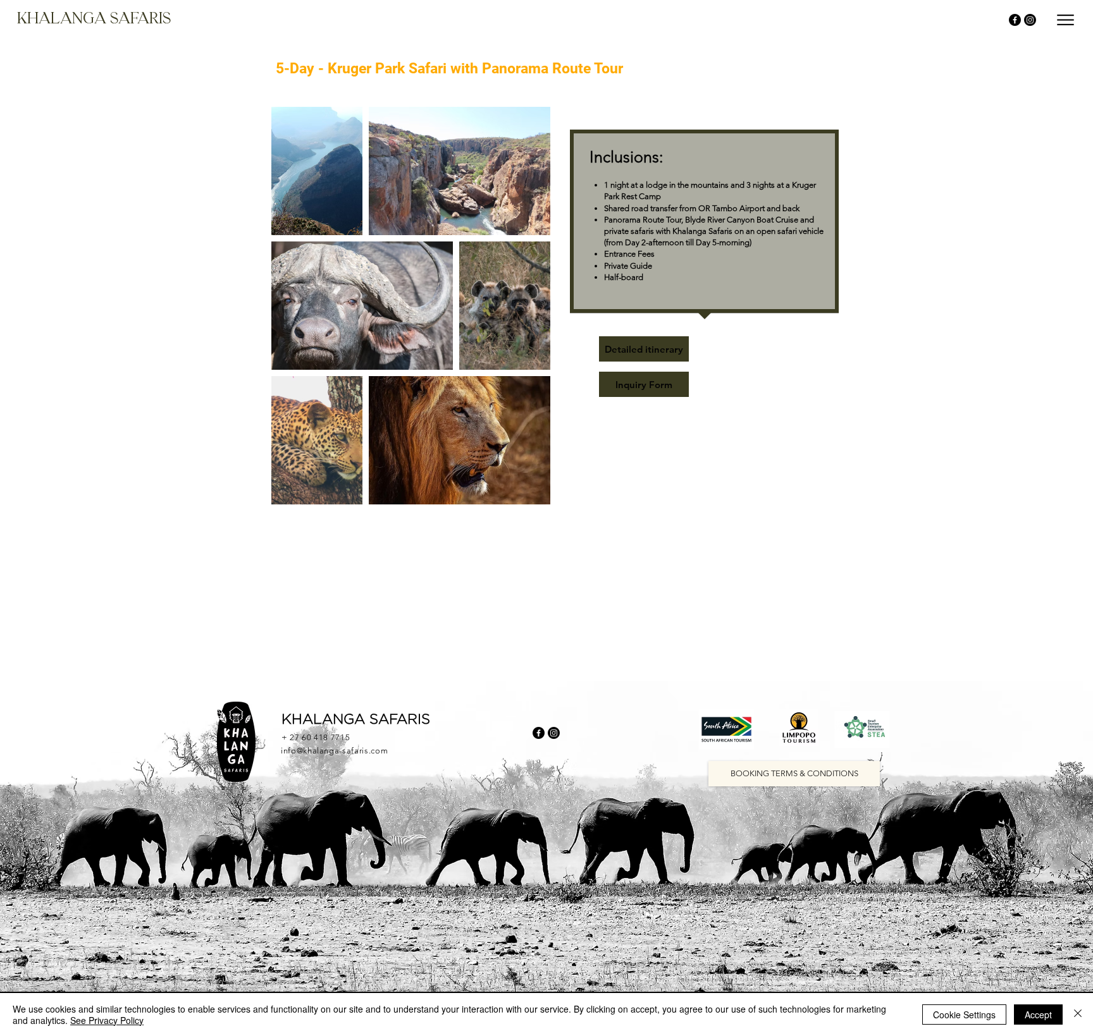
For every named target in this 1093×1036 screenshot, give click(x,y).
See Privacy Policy (107, 1020)
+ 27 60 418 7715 (315, 737)
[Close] (1077, 1014)
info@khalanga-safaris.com (334, 750)
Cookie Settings (964, 1014)
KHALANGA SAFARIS (355, 720)
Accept (1038, 1014)
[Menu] (1065, 20)
